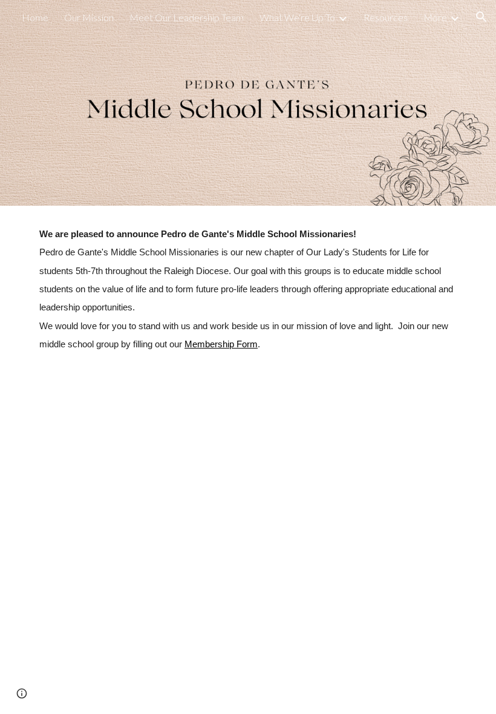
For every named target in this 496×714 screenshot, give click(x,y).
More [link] (435, 17)
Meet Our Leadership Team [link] (186, 17)
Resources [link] (386, 17)
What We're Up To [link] (297, 17)
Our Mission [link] (89, 17)
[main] (248, 289)
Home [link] (35, 17)
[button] (481, 16)
